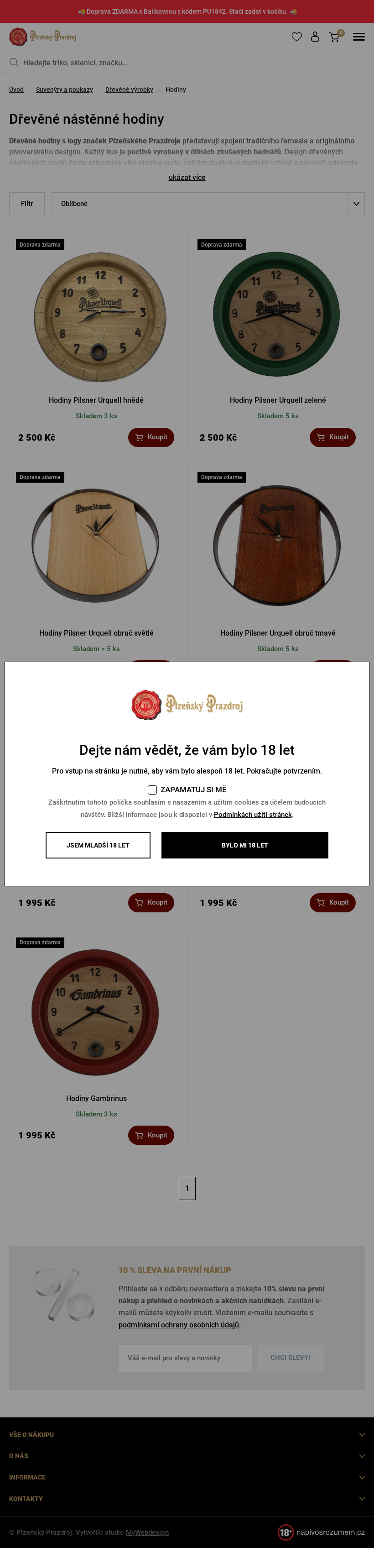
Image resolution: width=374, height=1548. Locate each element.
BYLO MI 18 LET (245, 845)
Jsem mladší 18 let (98, 845)
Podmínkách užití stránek (253, 815)
